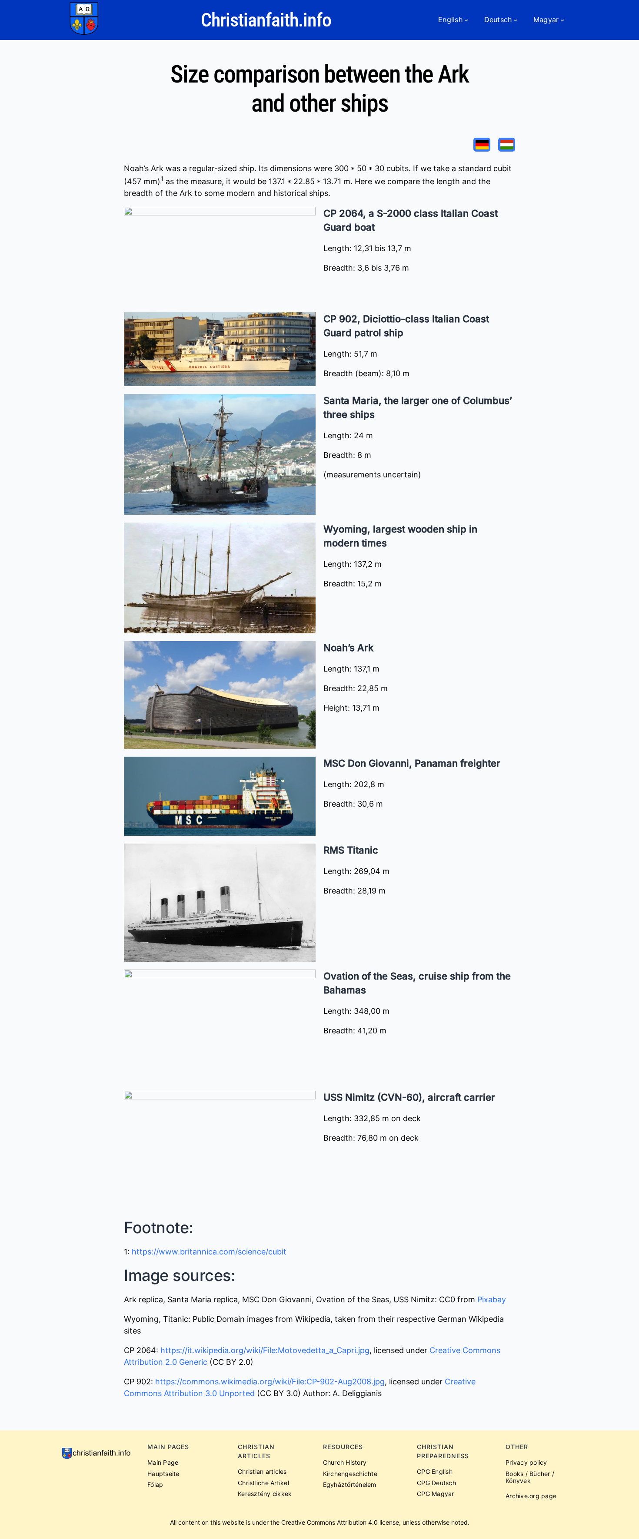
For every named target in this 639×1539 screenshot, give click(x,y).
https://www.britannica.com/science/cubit (209, 1251)
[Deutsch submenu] (515, 20)
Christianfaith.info (266, 20)
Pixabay (491, 1299)
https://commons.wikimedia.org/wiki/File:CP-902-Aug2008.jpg (270, 1381)
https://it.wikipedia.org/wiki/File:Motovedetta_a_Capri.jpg (264, 1350)
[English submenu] (466, 20)
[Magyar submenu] (562, 20)
